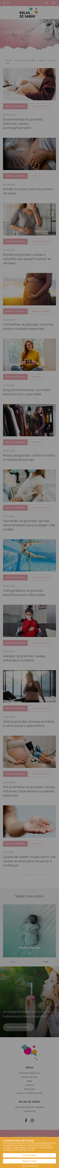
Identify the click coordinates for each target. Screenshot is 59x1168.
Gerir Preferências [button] (29, 1165)
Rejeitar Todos (29, 1161)
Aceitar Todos (29, 1155)
